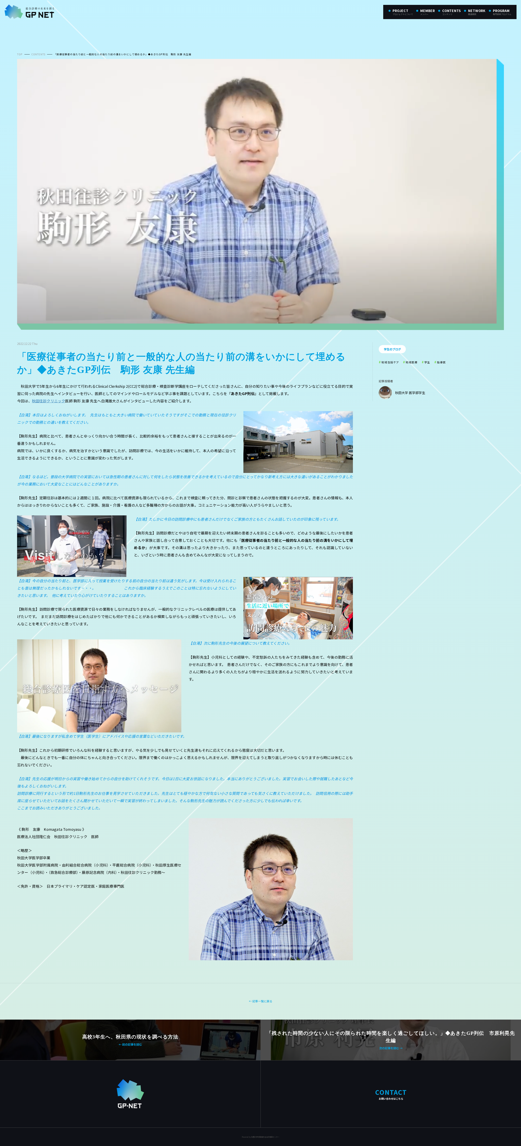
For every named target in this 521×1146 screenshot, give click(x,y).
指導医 (441, 362)
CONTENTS (38, 54)
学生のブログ (392, 349)
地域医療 (411, 362)
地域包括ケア (390, 362)
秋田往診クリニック (48, 400)
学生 (427, 362)
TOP (20, 54)
